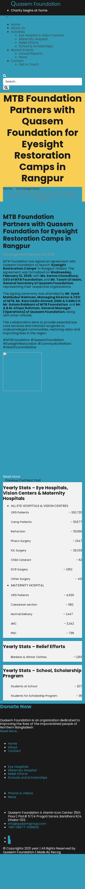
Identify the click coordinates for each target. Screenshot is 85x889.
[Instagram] (9, 841)
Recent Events (22, 50)
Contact (17, 61)
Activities (18, 31)
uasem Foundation (35, 4)
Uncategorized (27, 188)
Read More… (9, 731)
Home (15, 24)
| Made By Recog (47, 852)
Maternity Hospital (33, 39)
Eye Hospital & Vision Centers (41, 35)
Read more (11, 476)
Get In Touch (29, 64)
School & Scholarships (36, 46)
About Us (18, 28)
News (23, 57)
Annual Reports (31, 53)
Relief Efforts (29, 42)
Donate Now (15, 706)
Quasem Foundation (18, 852)
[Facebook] (9, 838)
